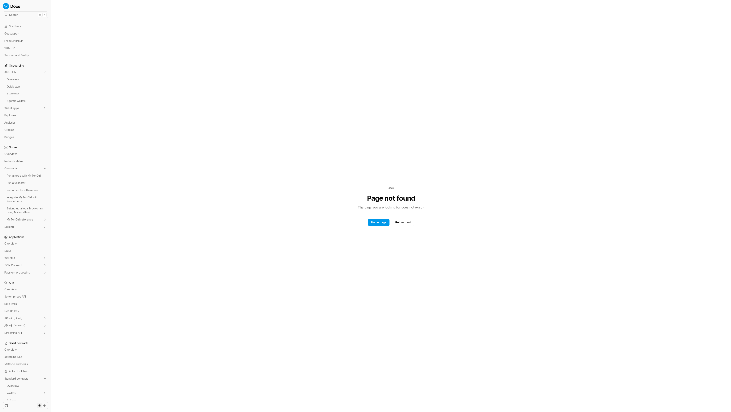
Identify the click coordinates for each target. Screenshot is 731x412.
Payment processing (17, 272)
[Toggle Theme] (42, 405)
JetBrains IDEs (13, 356)
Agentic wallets (16, 100)
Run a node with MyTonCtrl (24, 175)
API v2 (12, 318)
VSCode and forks (16, 364)
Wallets (11, 393)
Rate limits (10, 303)
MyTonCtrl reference (20, 219)
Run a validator (16, 182)
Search (27, 14)
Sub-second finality (16, 55)
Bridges (9, 137)
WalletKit (9, 258)
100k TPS (10, 48)
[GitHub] (6, 405)
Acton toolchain (18, 371)
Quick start (13, 86)
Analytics (9, 122)
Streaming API (13, 332)
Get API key (11, 311)
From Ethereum (13, 40)
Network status (13, 161)
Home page (378, 222)
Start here (15, 26)
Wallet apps (11, 108)
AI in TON (10, 72)
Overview (13, 79)
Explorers (10, 115)
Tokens (11, 400)
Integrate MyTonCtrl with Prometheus (22, 199)
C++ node (10, 168)
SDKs (7, 250)
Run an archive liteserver (22, 190)
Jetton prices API (15, 296)
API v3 (14, 325)
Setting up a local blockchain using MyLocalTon (25, 210)
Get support (11, 33)
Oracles (9, 129)
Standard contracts (16, 378)
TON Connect (13, 265)
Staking (9, 226)
